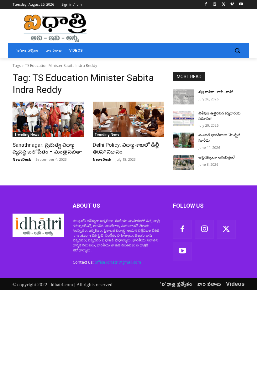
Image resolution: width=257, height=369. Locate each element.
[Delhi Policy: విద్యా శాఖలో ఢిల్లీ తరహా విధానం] (128, 119)
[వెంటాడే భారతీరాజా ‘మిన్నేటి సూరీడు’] (183, 140)
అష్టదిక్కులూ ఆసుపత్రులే (216, 157)
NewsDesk (22, 159)
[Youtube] (240, 4)
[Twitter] (223, 4)
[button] (237, 50)
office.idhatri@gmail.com (118, 262)
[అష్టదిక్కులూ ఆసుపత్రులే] (183, 162)
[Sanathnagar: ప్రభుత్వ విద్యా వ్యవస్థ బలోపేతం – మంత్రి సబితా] (48, 119)
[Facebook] (206, 4)
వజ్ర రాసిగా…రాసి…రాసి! (215, 92)
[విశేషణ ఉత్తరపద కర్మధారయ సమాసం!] (183, 118)
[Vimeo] (232, 4)
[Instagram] (214, 4)
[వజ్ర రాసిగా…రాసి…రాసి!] (183, 96)
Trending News (26, 134)
